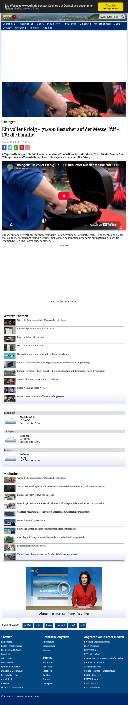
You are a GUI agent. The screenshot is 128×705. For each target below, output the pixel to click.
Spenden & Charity (10, 666)
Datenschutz (49, 646)
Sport (40, 23)
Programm (70, 23)
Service (7, 27)
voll (82, 625)
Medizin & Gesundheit (12, 671)
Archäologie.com (92, 666)
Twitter (46, 675)
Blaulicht (5, 654)
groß (73, 625)
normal (61, 625)
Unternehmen (102, 23)
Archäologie (7, 679)
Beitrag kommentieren (64, 301)
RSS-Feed (47, 666)
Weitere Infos (31, 8)
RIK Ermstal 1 (91, 683)
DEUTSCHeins (91, 650)
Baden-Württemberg (11, 646)
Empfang (85, 23)
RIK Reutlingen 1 (92, 675)
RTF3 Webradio (91, 646)
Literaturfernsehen (94, 662)
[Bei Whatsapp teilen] (16, 148)
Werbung (20, 27)
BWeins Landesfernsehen (97, 642)
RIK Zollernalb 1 (92, 687)
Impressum (48, 642)
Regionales (6, 642)
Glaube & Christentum (12, 687)
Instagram (48, 683)
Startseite (9, 23)
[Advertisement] (64, 57)
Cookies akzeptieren (110, 6)
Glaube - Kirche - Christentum (99, 671)
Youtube (47, 679)
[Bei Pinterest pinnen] (22, 148)
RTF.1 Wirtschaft (92, 654)
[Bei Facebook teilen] (4, 148)
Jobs (117, 23)
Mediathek (53, 23)
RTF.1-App (48, 662)
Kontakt (35, 27)
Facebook (47, 671)
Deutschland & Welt (11, 650)
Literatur (5, 683)
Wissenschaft (7, 662)
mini (38, 625)
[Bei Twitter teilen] (10, 148)
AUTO (27, 625)
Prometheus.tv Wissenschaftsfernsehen (104, 658)
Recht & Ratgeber (9, 675)
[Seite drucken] (27, 148)
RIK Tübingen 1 (91, 679)
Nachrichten (26, 23)
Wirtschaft (6, 658)
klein (49, 625)
